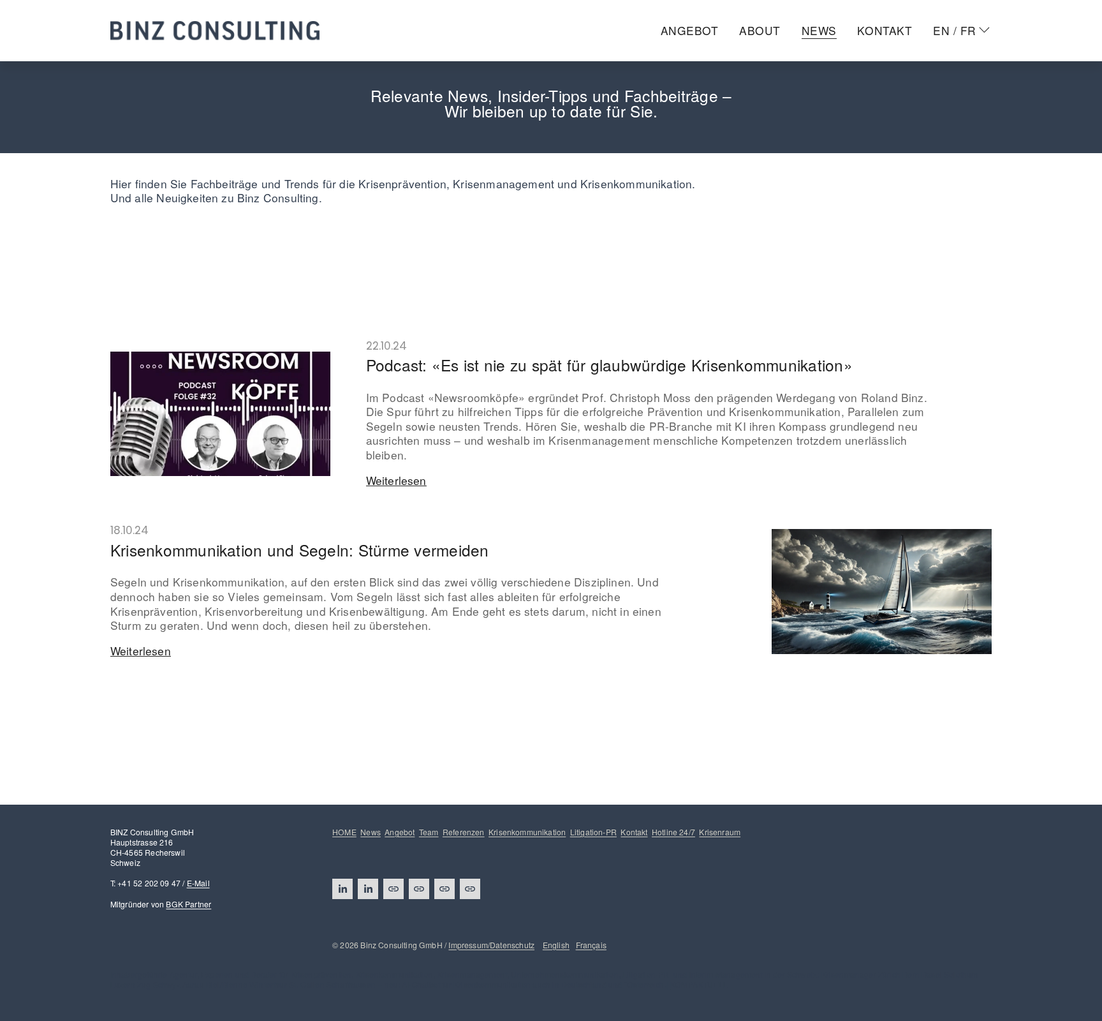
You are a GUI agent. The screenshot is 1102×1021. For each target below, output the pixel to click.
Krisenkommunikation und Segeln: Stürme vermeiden (299, 550)
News (819, 30)
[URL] (393, 889)
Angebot (690, 30)
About (760, 30)
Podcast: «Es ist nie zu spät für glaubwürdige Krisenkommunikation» (609, 365)
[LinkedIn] (342, 889)
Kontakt (884, 30)
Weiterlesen (396, 480)
